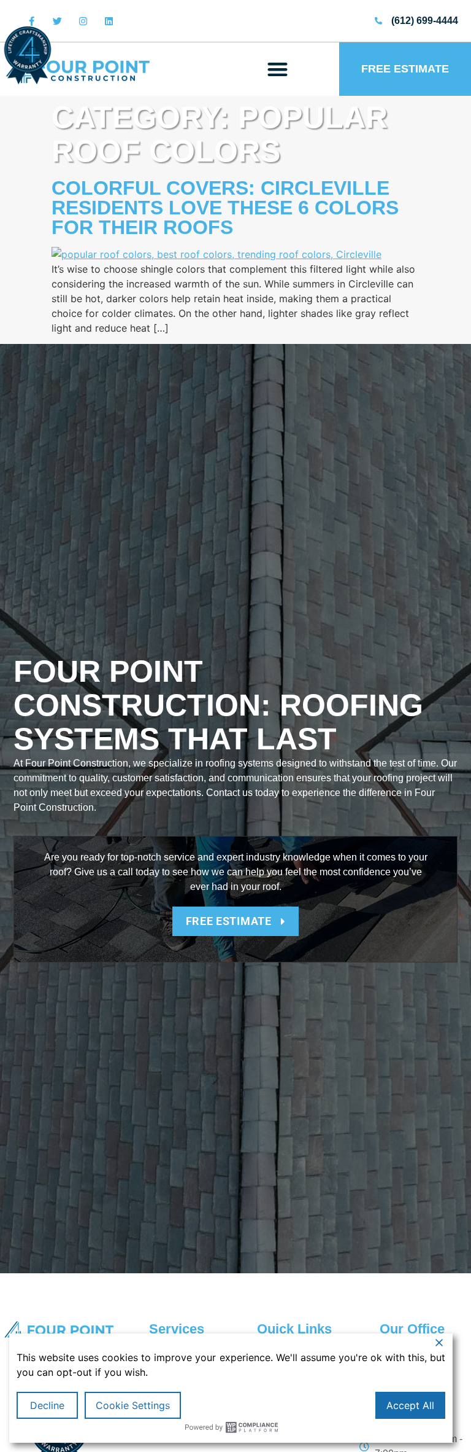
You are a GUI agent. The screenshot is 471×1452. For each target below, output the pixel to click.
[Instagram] (83, 21)
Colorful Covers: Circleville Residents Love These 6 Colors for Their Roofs (225, 207)
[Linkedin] (108, 21)
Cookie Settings (133, 1405)
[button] (278, 69)
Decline (47, 1405)
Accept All (410, 1405)
